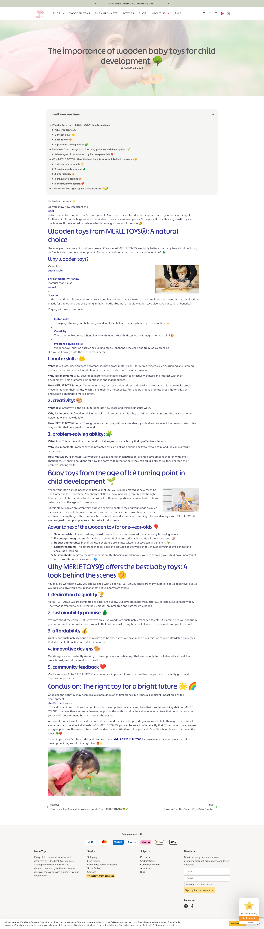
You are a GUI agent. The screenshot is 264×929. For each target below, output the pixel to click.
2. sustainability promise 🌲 (70, 169)
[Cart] (228, 13)
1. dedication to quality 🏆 (69, 164)
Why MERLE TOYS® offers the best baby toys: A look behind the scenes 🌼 (94, 159)
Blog (142, 13)
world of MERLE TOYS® (125, 739)
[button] (96, 4)
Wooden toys (79, 13)
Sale (178, 13)
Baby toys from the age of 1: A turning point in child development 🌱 (91, 149)
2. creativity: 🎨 (63, 139)
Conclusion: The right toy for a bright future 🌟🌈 (80, 188)
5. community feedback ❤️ (69, 183)
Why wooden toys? (65, 130)
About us (158, 13)
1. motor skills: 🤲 (64, 134)
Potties (128, 13)
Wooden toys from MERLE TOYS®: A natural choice (81, 125)
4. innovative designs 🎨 (68, 179)
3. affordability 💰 (64, 174)
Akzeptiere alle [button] (237, 923)
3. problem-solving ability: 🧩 (71, 144)
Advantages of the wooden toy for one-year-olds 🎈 (84, 154)
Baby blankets (106, 13)
